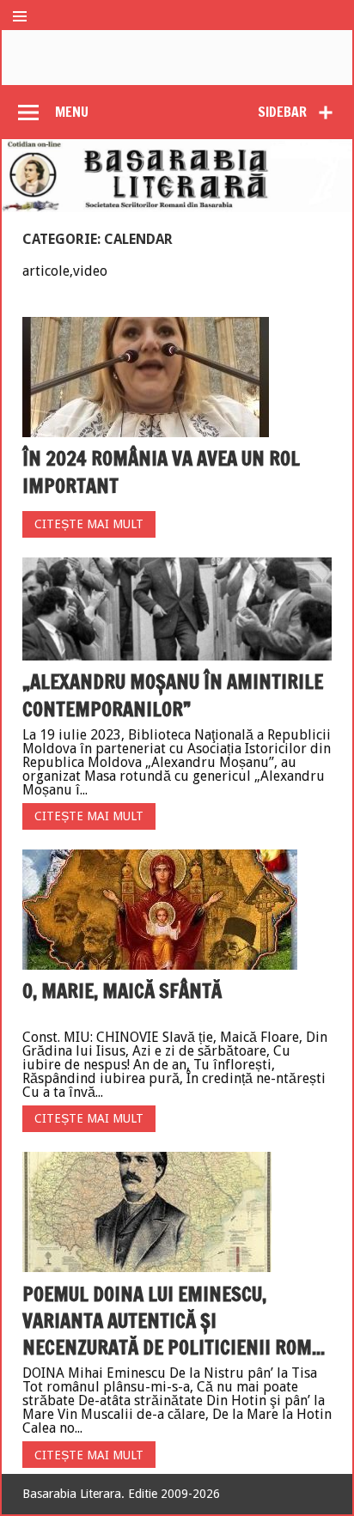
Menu (71, 111)
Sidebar (282, 111)
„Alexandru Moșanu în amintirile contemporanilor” (172, 694)
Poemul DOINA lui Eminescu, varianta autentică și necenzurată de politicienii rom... (173, 1321)
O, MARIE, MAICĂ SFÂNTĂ (122, 990)
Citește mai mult (88, 524)
